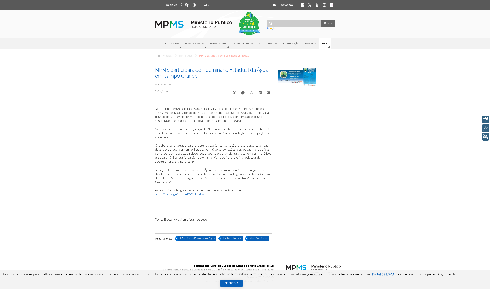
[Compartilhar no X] (234, 93)
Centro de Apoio (243, 43)
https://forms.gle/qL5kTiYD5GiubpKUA (179, 194)
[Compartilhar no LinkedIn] (260, 93)
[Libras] (187, 5)
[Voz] (485, 128)
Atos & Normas (268, 43)
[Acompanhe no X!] (310, 5)
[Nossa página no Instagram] (324, 5)
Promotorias (218, 43)
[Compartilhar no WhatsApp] (251, 93)
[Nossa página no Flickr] (332, 5)
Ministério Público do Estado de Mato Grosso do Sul (193, 22)
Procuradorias (194, 43)
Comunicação (291, 43)
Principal (167, 55)
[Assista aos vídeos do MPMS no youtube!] (317, 5)
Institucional (171, 43)
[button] (234, 93)
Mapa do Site (170, 4)
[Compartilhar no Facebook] (243, 93)
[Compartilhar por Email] (268, 93)
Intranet (310, 43)
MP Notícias (185, 55)
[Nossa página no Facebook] (303, 5)
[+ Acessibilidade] (485, 137)
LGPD (206, 4)
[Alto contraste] (194, 5)
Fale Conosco (286, 4)
